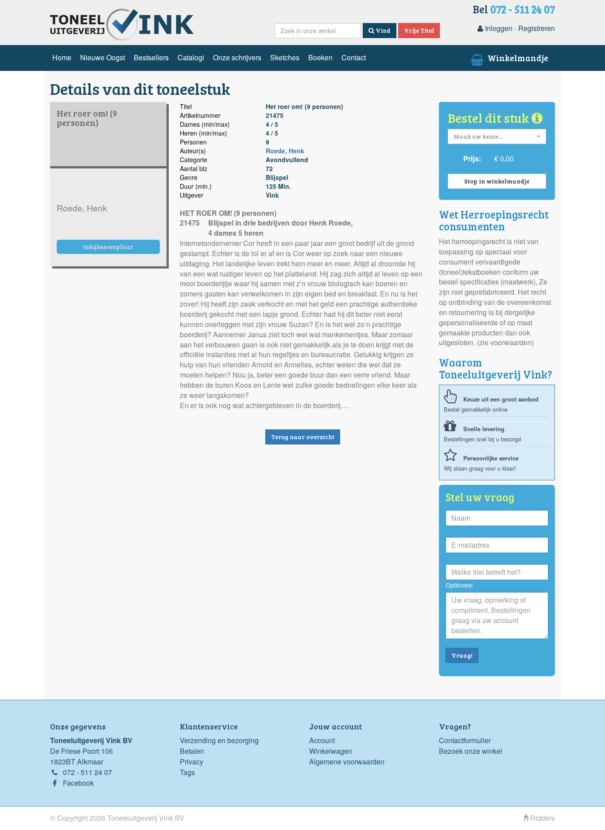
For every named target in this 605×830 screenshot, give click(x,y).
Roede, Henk (285, 150)
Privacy (191, 761)
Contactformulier (465, 740)
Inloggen (497, 28)
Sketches (284, 57)
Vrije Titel (419, 30)
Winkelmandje (517, 57)
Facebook (78, 783)
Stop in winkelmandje (496, 181)
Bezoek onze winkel (470, 751)
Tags (187, 772)
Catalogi (191, 57)
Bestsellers (151, 57)
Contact (353, 57)
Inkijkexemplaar (108, 246)
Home (61, 57)
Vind (382, 30)
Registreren (536, 28)
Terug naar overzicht (302, 437)
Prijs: (472, 158)
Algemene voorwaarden (346, 761)
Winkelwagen (330, 751)
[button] (497, 136)
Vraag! (462, 655)
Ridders (541, 818)
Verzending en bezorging (219, 740)
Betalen (192, 751)
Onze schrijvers (237, 57)
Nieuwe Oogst (102, 57)
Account (322, 740)
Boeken (320, 57)
